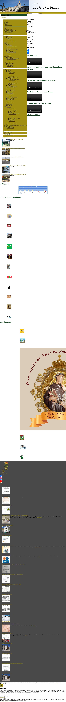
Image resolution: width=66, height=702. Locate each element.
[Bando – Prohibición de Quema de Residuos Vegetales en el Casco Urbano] (6, 569)
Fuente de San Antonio (10, 98)
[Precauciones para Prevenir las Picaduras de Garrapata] (6, 628)
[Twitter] (33, 479)
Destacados (7, 23)
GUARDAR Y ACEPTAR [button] (4, 701)
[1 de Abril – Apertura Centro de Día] (6, 530)
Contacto (4, 131)
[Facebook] (33, 476)
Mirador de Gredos (12, 72)
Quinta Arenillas (11, 84)
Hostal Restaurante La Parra (11, 51)
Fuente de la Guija (12, 111)
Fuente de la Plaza (10, 96)
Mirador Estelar (11, 73)
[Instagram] (33, 478)
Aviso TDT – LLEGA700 (6, 554)
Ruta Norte (9, 107)
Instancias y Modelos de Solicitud (10, 30)
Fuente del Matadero (10, 94)
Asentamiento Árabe (12, 117)
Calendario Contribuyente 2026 (7, 535)
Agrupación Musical (10, 57)
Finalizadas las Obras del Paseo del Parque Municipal (18, 174)
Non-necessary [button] (2, 697)
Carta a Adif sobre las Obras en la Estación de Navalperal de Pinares (12, 574)
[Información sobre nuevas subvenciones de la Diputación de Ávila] (6, 667)
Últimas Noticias (33, 115)
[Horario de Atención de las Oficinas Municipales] (6, 618)
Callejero (6, 24)
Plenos (3, 472)
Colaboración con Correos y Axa (7, 505)
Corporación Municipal (8, 27)
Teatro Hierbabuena (10, 61)
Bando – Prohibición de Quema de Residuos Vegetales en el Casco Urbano (13, 564)
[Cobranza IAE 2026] (6, 490)
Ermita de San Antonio (10, 102)
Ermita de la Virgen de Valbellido (14, 110)
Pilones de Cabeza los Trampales (14, 113)
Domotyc (8, 50)
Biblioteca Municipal (10, 63)
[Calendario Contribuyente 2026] (6, 539)
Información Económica (9, 29)
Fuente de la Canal (10, 91)
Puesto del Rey (11, 120)
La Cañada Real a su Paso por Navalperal (11, 124)
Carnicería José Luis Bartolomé (12, 46)
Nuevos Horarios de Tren (6, 495)
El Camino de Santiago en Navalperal (11, 123)
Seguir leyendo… (39, 517)
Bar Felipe (8, 44)
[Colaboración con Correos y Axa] (6, 510)
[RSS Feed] (33, 482)
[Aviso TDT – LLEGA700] (6, 559)
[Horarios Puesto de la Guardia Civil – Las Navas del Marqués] (6, 589)
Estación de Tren (9, 103)
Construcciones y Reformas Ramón (12, 49)
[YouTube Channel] (33, 481)
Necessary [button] (2, 693)
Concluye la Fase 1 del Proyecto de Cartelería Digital (18, 165)
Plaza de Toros (9, 105)
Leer (28, 28)
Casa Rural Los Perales (12, 82)
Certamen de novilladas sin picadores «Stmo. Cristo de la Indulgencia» (16, 125)
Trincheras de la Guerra (12, 114)
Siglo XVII (8, 39)
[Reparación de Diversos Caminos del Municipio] (6, 151)
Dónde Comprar (9, 78)
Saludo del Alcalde (5, 469)
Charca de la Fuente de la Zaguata (14, 118)
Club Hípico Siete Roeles (11, 48)
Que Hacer (9, 85)
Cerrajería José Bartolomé (11, 47)
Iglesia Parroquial (10, 104)
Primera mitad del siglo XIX (11, 40)
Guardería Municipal (10, 65)
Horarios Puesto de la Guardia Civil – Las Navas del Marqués (11, 584)
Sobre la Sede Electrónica (9, 135)
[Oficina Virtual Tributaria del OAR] (6, 638)
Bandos (6, 20)
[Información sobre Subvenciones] (6, 608)
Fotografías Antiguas (10, 128)
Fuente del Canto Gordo (11, 90)
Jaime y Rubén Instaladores (11, 52)
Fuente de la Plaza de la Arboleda (12, 97)
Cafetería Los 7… (9, 45)
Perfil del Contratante (8, 32)
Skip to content (3, 17)
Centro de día (9, 64)
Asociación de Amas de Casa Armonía (13, 58)
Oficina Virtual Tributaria (9, 31)
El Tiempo (6, 22)
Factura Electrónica (8, 28)
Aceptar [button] (56, 682)
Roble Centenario (12, 121)
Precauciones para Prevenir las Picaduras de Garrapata (10, 623)
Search (1, 12)
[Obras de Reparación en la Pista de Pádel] (6, 142)
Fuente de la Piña (10, 95)
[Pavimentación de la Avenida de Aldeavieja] (6, 160)
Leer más (59, 682)
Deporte (6, 42)
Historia (6, 36)
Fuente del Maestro (10, 93)
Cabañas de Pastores (12, 109)
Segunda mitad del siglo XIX (11, 41)
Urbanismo (7, 34)
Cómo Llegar (9, 70)
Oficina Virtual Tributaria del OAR (7, 633)
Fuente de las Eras (10, 92)
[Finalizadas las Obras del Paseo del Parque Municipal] (6, 178)
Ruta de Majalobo (12, 116)
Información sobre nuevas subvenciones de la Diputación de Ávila (12, 663)
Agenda (6, 21)
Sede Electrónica (6, 137)
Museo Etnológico (10, 66)
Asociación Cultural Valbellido (11, 59)
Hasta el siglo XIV (9, 37)
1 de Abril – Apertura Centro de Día (7, 525)
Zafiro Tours (9, 55)
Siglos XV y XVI (9, 38)
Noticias (3, 471)
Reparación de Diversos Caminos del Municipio (17, 148)
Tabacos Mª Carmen (10, 54)
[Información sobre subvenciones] (6, 598)
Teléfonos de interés (8, 25)
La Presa (10, 112)
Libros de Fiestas (7, 130)
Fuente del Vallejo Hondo (11, 99)
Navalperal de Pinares (10, 127)
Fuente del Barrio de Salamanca (12, 89)
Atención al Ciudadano (8, 132)
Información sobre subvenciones (7, 594)
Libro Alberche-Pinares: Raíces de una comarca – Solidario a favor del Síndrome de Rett (15, 515)
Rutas (6, 106)
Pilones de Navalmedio (12, 119)
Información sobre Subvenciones (7, 604)
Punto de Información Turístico (10, 87)
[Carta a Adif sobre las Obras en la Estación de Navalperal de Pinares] (6, 579)
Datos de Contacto (8, 133)
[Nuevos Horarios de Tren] (6, 500)
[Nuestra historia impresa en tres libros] (6, 549)
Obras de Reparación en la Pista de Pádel (16, 139)
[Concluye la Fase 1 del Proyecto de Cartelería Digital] (6, 169)
